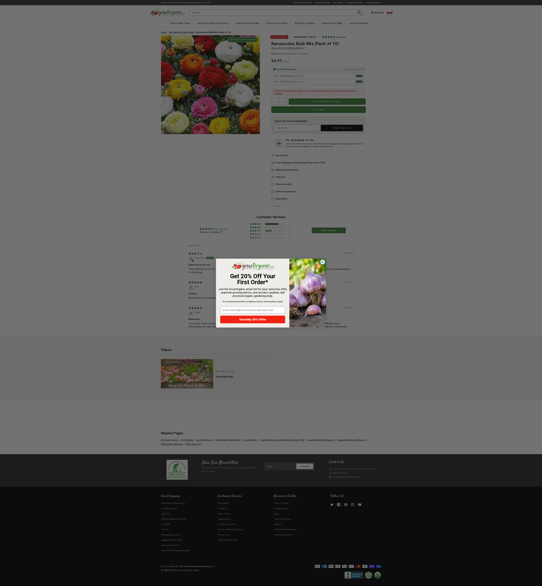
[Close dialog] (322, 262)
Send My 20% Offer (252, 319)
